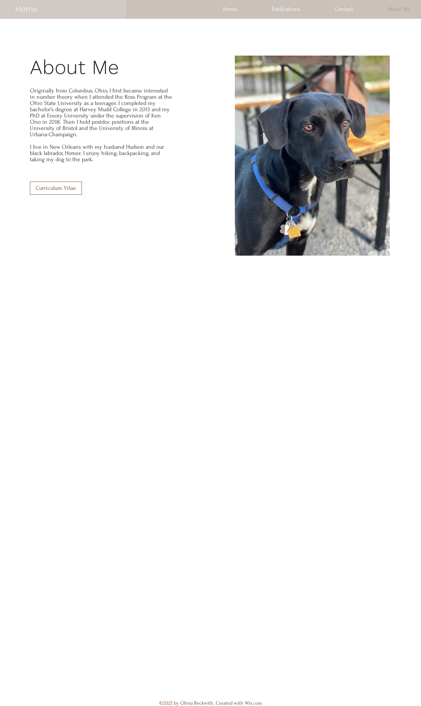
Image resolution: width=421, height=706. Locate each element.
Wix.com (253, 703)
